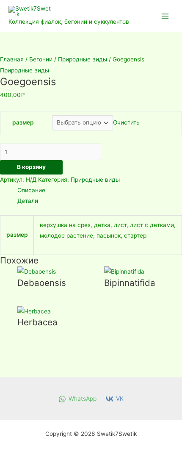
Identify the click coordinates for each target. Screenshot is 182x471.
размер (23, 122)
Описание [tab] (31, 190)
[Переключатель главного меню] (165, 16)
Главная (12, 59)
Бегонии (40, 59)
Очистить (126, 122)
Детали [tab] (27, 200)
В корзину (31, 166)
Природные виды (82, 59)
